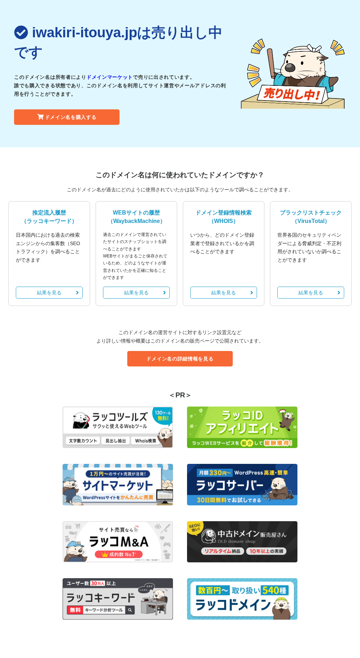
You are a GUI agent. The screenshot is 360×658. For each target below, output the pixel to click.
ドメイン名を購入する (71, 117)
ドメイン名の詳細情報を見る (179, 359)
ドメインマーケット (109, 77)
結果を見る (49, 292)
